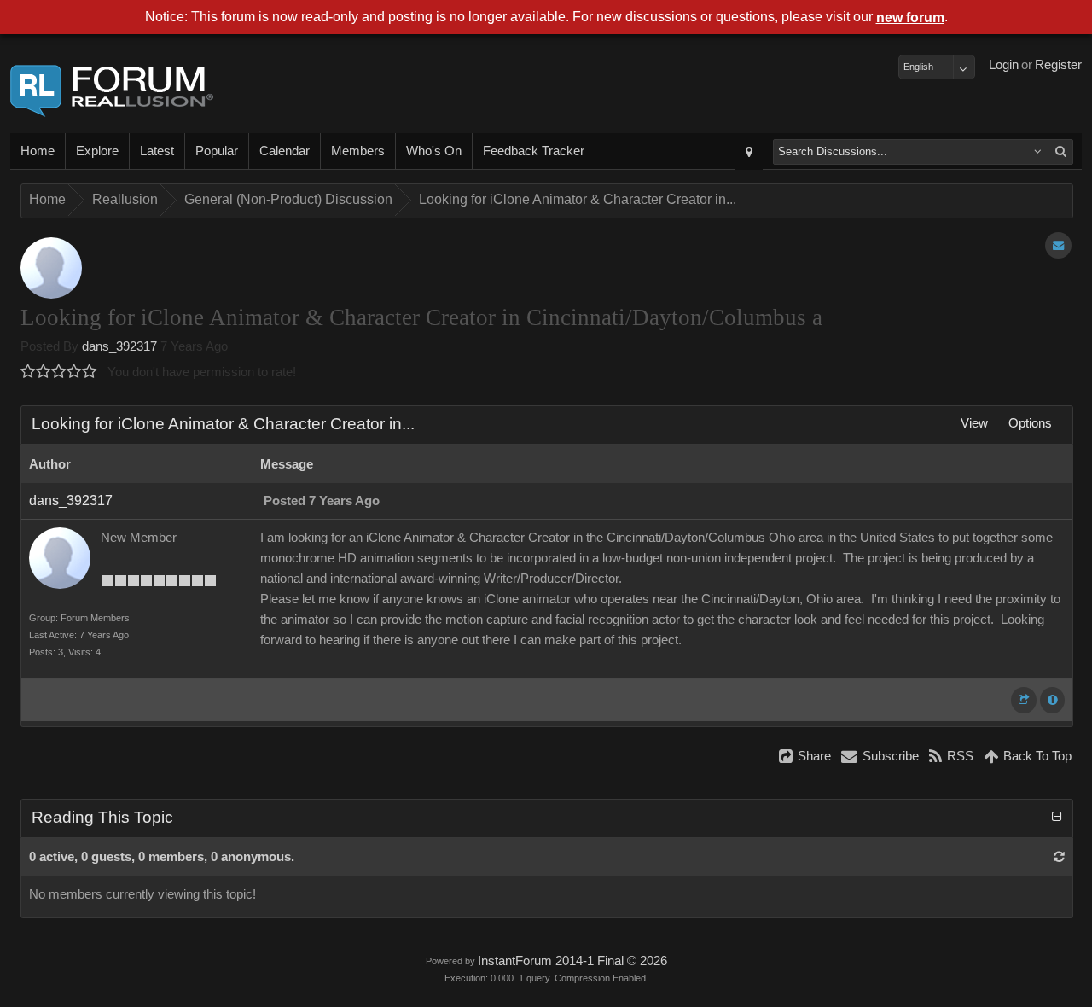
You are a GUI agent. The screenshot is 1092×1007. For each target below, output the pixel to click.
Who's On (434, 151)
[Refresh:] (1059, 857)
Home (37, 151)
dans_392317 (119, 346)
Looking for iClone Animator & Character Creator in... (577, 199)
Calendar (284, 151)
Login (1004, 65)
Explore (97, 151)
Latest (157, 151)
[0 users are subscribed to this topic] (1058, 245)
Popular (216, 151)
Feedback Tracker (533, 151)
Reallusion (125, 199)
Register (1058, 65)
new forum (910, 17)
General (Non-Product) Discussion (288, 199)
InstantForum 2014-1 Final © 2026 (572, 961)
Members (358, 151)
